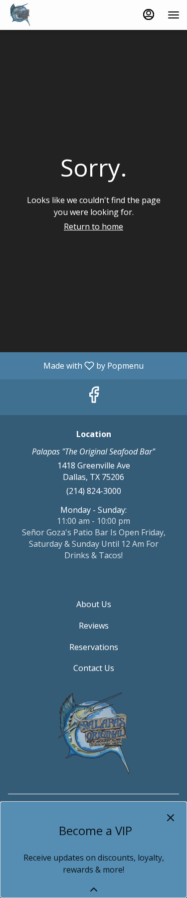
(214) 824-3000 (93, 490)
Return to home (93, 226)
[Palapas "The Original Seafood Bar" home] (52, 14)
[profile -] (149, 14)
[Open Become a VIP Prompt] (94, 890)
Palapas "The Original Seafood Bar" (93, 734)
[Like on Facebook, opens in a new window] (94, 397)
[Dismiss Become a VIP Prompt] (171, 818)
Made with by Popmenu (75, 365)
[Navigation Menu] (174, 14)
